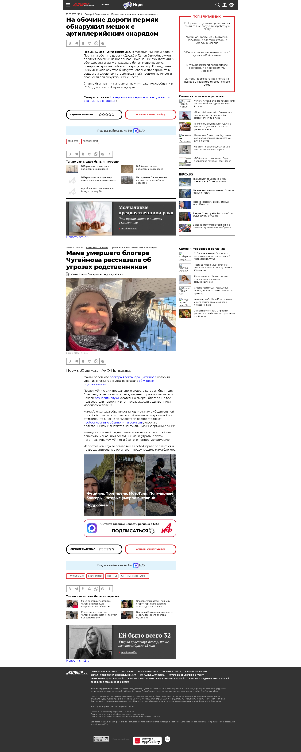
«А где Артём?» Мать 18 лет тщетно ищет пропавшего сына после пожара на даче (213, 302)
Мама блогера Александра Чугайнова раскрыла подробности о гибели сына (96, 604)
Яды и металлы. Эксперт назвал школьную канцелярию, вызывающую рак (211, 279)
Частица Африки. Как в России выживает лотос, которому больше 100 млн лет (213, 267)
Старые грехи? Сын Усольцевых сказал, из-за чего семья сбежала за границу (213, 290)
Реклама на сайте (148, 671)
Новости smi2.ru (77, 237)
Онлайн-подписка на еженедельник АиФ (113, 675)
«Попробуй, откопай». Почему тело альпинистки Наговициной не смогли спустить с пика (213, 115)
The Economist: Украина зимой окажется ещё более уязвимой (209, 180)
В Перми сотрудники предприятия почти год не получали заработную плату (207, 26)
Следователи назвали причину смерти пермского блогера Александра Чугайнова (153, 604)
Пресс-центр (127, 671)
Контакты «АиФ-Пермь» (152, 675)
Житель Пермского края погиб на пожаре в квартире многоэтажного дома (207, 81)
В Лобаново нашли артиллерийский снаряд (149, 167)
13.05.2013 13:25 (74, 14)
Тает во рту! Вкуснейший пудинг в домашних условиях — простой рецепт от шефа (212, 126)
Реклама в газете (171, 671)
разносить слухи (107, 398)
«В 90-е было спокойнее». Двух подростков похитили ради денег (212, 159)
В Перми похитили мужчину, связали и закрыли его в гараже (98, 178)
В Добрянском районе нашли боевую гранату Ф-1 (97, 190)
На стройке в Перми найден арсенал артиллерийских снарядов (151, 180)
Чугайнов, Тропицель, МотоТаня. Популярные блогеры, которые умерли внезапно (207, 40)
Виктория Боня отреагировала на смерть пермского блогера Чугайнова (154, 615)
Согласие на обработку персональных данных (112, 712)
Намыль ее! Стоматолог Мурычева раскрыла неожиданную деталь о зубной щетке (212, 138)
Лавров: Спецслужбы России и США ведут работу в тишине (213, 214)
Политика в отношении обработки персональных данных (117, 714)
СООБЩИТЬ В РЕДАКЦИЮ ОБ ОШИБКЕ (110, 682)
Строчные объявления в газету (186, 675)
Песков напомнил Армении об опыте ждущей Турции (213, 191)
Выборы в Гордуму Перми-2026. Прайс (209, 679)
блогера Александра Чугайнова (133, 377)
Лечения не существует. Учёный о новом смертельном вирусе (212, 148)
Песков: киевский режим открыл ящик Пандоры (211, 203)
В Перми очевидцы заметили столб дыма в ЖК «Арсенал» (207, 54)
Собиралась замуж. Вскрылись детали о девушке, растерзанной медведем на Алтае (212, 256)
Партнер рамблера (121, 739)
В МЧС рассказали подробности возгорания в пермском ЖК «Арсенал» (207, 67)
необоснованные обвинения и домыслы (113, 422)
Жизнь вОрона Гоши (77, 353)
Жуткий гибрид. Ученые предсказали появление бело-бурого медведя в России (214, 103)
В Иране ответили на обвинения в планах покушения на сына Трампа (212, 226)
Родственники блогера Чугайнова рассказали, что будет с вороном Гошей (99, 615)
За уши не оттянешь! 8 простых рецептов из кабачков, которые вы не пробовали (214, 313)
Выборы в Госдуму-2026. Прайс (107, 679)
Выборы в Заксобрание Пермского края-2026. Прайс (156, 679)
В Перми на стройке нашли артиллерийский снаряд (96, 167)
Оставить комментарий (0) (150, 114)
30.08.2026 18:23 (74, 247)
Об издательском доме (104, 671)
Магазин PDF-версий (196, 671)
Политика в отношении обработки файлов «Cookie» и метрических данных (125, 716)
